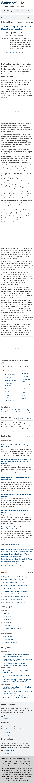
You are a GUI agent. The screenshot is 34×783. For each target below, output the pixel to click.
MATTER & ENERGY (6, 622)
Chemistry (8, 377)
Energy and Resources (8, 385)
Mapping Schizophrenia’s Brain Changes (15, 577)
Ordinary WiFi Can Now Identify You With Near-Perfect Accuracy (17, 671)
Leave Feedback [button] (9, 750)
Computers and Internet (10, 642)
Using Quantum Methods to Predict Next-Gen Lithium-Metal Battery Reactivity (16, 528)
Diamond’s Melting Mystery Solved (13, 582)
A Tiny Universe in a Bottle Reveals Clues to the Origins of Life (17, 676)
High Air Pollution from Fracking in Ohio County (14, 511)
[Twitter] (14, 52)
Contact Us (7, 753)
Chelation (25, 377)
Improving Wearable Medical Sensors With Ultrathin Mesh (15, 479)
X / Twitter (7, 735)
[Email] (22, 52)
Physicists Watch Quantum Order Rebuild (15, 591)
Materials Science (10, 381)
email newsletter (24, 11)
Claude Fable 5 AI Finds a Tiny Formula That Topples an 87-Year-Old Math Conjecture (16, 696)
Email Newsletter (9, 716)
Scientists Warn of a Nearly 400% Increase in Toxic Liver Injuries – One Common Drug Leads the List (17, 550)
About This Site (6, 759)
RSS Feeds (7, 719)
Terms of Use (28, 761)
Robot (23, 370)
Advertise (28, 759)
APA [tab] (21, 419)
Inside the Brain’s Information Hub (13, 594)
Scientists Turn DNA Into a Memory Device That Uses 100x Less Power (17, 692)
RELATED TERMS (24, 366)
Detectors (8, 392)
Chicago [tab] (28, 419)
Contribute (20, 759)
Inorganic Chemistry (8, 396)
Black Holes (6, 614)
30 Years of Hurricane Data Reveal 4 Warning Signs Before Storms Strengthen (15, 555)
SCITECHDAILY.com (14, 544)
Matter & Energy (8, 371)
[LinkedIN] (19, 52)
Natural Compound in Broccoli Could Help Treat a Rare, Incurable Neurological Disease (16, 560)
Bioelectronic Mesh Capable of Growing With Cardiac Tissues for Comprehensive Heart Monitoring (16, 461)
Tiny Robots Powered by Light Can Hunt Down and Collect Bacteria (17, 688)
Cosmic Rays (7, 616)
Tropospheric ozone (26, 381)
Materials (4, 410)
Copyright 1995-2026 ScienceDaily (13, 764)
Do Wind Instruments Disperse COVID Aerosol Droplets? (16, 495)
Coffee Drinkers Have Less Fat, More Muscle (16, 597)
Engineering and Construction (12, 628)
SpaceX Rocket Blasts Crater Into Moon (15, 585)
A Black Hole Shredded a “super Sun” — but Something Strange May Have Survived (16, 664)
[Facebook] (11, 52)
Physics (7, 389)
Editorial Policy (17, 761)
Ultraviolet (25, 373)
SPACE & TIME (5, 610)
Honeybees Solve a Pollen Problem (14, 602)
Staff (14, 759)
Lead (23, 392)
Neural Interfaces (8, 637)
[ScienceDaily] (12, 3)
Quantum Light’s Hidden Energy (12, 599)
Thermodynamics (10, 400)
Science (24, 398)
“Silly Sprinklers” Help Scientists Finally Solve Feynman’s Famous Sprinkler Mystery (17, 680)
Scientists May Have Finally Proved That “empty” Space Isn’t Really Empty (18, 660)
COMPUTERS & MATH (6, 634)
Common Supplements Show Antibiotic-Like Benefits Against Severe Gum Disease (15, 565)
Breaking (4, 572)
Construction (6, 625)
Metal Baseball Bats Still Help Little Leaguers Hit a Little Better (16, 446)
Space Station (7, 619)
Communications (8, 639)
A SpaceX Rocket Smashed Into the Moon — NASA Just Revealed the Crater (16, 655)
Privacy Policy (6, 761)
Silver (23, 395)
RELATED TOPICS (7, 366)
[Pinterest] (17, 52)
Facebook (7, 732)
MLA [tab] (15, 419)
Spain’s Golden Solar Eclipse (12, 588)
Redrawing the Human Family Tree (13, 580)
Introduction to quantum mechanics (26, 387)
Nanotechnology (10, 374)
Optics (5, 631)
